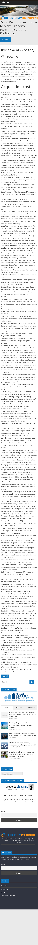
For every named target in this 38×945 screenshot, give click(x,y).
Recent (7, 707)
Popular (19, 707)
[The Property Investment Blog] (3, 2)
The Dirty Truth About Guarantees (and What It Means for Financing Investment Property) (21, 754)
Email (3, 811)
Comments (31, 707)
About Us (4, 886)
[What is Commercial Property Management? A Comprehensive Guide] (4, 743)
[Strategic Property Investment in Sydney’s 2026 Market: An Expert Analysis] (4, 723)
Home (3, 892)
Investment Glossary (8, 896)
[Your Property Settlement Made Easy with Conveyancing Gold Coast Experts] (4, 734)
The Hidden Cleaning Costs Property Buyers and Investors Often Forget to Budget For (22, 714)
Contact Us (4, 889)
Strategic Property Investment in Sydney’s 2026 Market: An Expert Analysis (20, 725)
